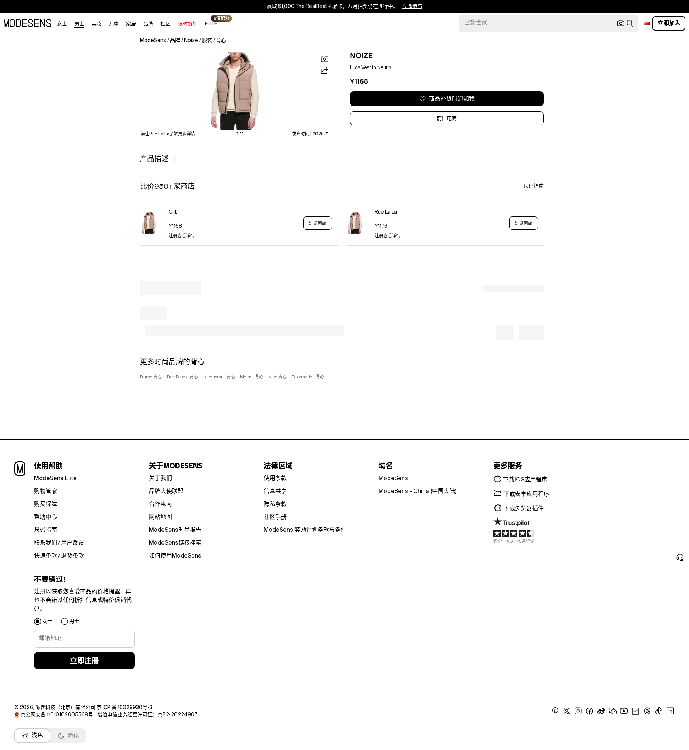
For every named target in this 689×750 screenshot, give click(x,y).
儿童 (114, 24)
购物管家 (45, 491)
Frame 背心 (151, 377)
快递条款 (45, 556)
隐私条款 (275, 504)
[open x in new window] (566, 711)
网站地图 (160, 517)
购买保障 (45, 504)
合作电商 (160, 504)
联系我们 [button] (45, 543)
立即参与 (412, 6)
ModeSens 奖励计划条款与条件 (305, 530)
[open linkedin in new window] (670, 711)
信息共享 (275, 491)
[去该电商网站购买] (149, 223)
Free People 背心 (182, 377)
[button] (235, 91)
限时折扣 (188, 24)
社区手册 (275, 517)
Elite (211, 23)
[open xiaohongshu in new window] (635, 711)
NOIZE (361, 55)
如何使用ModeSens (175, 556)
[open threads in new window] (647, 711)
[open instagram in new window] (578, 711)
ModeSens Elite (55, 478)
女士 (62, 24)
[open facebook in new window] (589, 711)
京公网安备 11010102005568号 (56, 714)
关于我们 (160, 478)
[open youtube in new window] (624, 711)
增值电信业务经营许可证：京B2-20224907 (147, 714)
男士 (79, 24)
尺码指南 (45, 530)
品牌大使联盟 (166, 491)
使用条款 (275, 478)
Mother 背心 (251, 377)
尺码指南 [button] (534, 186)
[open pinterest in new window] (555, 711)
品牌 (148, 24)
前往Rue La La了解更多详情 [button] (168, 134)
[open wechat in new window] (612, 711)
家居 (131, 24)
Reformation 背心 (308, 377)
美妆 (97, 24)
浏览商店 (317, 223)
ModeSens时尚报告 (175, 530)
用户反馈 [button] (72, 543)
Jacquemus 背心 (219, 377)
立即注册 (84, 660)
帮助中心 (45, 517)
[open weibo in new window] (601, 711)
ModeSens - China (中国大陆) (417, 491)
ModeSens (393, 478)
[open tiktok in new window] (659, 711)
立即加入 (668, 23)
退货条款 (72, 556)
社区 (165, 24)
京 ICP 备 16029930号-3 (125, 707)
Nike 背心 (277, 377)
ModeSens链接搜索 (175, 543)
